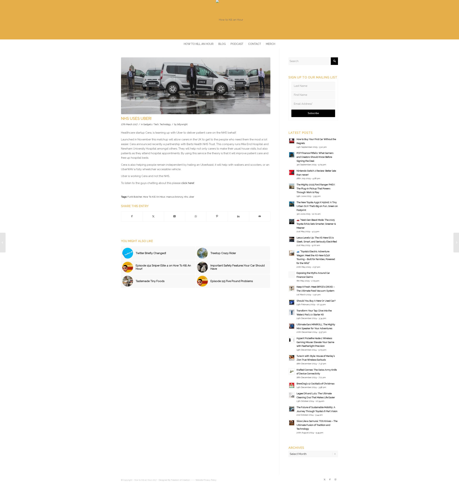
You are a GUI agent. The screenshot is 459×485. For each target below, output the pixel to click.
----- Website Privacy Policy (203, 480)
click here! (187, 183)
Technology (165, 124)
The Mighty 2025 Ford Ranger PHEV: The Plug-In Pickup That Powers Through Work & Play (316, 188)
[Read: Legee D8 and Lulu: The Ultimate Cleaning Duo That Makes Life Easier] (291, 395)
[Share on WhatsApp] (195, 216)
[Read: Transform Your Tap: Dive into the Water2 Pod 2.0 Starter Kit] (291, 312)
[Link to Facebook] (330, 479)
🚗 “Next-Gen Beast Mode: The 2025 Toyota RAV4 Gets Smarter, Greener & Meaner (316, 224)
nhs (186, 196)
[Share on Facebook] (132, 216)
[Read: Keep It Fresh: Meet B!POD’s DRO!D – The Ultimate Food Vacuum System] (291, 288)
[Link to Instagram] (335, 479)
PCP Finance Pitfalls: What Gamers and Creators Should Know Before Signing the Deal (315, 157)
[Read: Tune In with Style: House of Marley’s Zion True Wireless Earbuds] (291, 357)
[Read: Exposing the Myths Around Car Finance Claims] (291, 274)
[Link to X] (324, 479)
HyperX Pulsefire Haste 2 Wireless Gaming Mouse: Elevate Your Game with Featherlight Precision (315, 342)
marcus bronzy (174, 196)
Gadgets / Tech (151, 124)
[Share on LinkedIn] (238, 216)
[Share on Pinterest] (217, 216)
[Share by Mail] (259, 216)
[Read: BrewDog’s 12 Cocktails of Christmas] (291, 385)
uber (191, 196)
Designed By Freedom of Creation (174, 480)
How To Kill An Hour (154, 196)
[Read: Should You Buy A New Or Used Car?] (291, 302)
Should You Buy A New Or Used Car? (316, 300)
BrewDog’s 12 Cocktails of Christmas (315, 383)
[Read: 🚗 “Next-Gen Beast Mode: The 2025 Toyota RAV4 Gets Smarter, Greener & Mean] (291, 221)
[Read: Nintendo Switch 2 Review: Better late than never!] (291, 172)
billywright (182, 124)
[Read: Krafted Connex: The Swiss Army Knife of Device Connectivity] (291, 371)
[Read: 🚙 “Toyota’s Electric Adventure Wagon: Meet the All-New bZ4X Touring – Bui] (291, 253)
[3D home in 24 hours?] (456, 242)
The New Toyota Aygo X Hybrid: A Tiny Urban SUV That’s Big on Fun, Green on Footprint (317, 206)
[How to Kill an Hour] (229, 19)
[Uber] (195, 85)
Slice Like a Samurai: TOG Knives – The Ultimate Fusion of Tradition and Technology (317, 425)
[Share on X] (153, 216)
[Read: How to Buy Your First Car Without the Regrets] (291, 141)
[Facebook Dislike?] (3, 242)
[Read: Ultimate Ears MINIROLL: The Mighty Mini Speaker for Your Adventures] (291, 326)
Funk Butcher (134, 196)
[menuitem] (198, 43)
